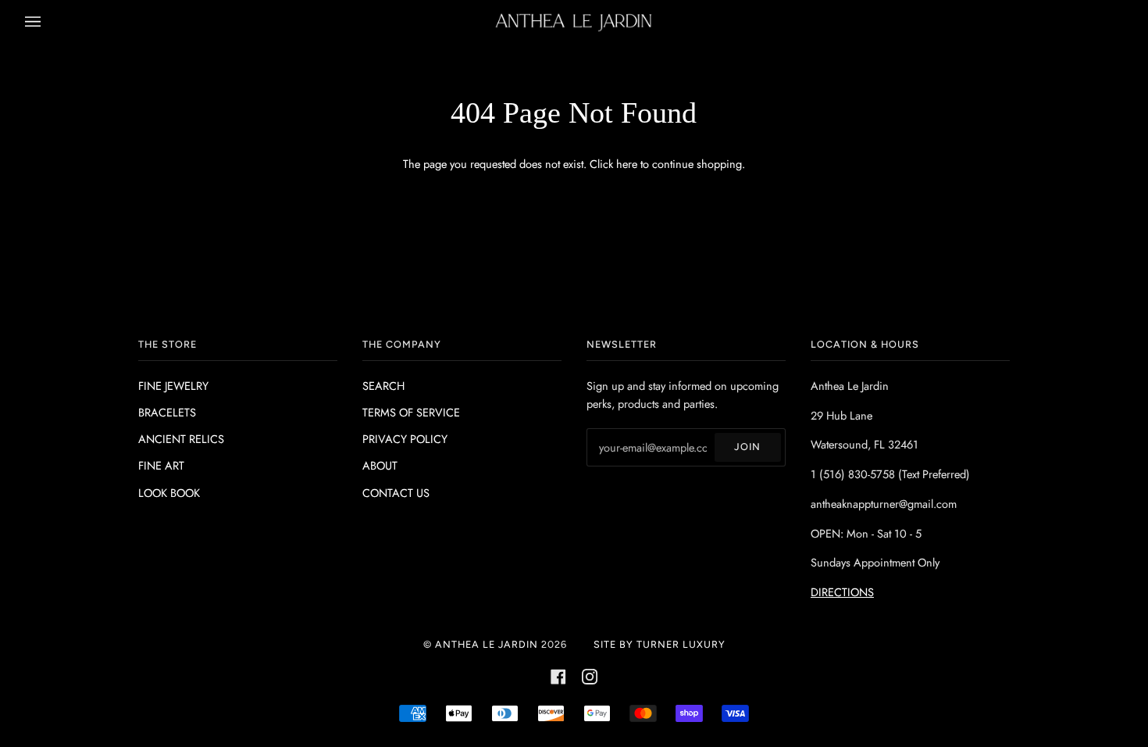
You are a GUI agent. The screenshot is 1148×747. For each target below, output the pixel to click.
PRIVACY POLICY (404, 439)
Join (747, 446)
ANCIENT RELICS (181, 439)
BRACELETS (167, 412)
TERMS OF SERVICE (411, 412)
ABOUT (380, 465)
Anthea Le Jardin (486, 644)
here (626, 163)
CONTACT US (396, 492)
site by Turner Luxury (660, 644)
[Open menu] (48, 22)
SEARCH (383, 385)
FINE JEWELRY (173, 385)
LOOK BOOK (169, 492)
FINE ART (161, 465)
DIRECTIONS (842, 592)
